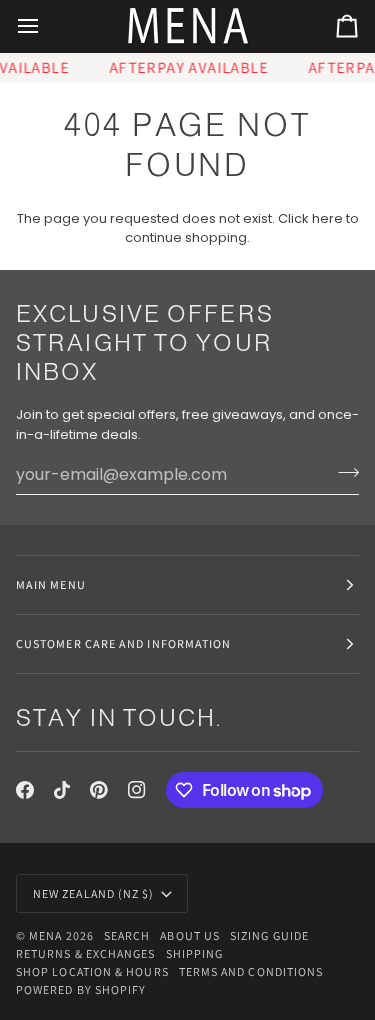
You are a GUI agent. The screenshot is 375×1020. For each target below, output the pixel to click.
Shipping (195, 953)
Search (127, 935)
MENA (45, 935)
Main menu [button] (51, 584)
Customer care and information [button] (123, 643)
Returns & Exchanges (86, 953)
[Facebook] (25, 790)
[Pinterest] (99, 790)
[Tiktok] (62, 790)
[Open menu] (46, 26)
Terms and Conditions (251, 971)
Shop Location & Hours (92, 971)
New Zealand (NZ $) (93, 893)
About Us (190, 935)
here (327, 218)
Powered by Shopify (81, 989)
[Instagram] (137, 790)
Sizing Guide (269, 935)
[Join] (342, 472)
